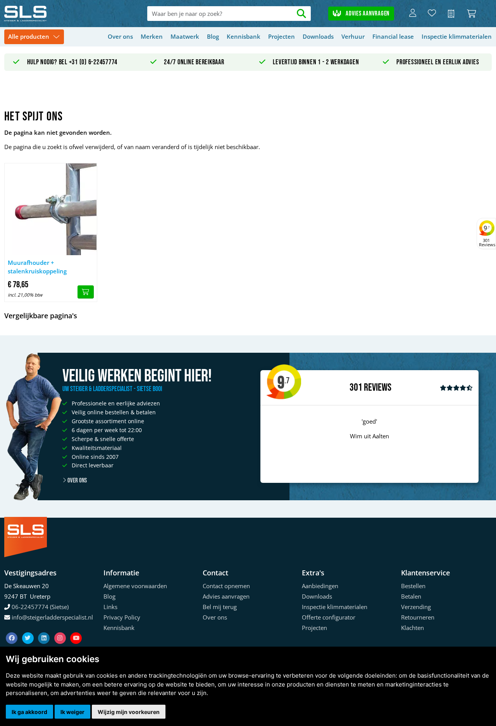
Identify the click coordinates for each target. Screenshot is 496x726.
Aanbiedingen (320, 586)
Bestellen (413, 586)
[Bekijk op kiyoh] (456, 387)
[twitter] (29, 628)
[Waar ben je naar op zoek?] (302, 13)
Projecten (281, 36)
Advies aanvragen (366, 13)
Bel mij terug (220, 607)
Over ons (120, 36)
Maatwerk (184, 36)
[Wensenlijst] (432, 13)
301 (356, 387)
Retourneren (417, 617)
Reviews (377, 388)
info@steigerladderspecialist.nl (52, 617)
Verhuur (353, 36)
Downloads (318, 36)
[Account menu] (412, 13)
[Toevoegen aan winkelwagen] (86, 292)
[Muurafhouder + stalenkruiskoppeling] (51, 209)
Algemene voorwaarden (135, 586)
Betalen (411, 596)
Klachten (412, 628)
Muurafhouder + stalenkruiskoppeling (37, 267)
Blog (213, 36)
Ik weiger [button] (72, 712)
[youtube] (76, 628)
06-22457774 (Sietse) (40, 607)
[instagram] (61, 628)
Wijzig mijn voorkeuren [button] (129, 712)
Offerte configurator (328, 617)
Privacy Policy (121, 617)
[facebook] (12, 628)
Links (110, 607)
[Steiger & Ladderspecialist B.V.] (53, 13)
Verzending (416, 607)
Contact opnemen (226, 586)
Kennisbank (243, 36)
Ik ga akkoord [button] (29, 712)
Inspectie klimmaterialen (457, 36)
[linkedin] (44, 628)
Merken (152, 36)
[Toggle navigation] (34, 37)
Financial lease (393, 36)
